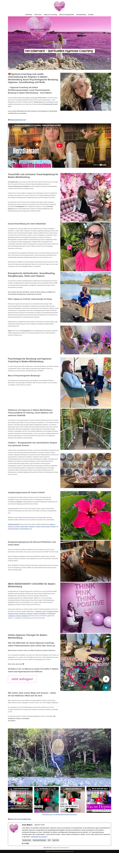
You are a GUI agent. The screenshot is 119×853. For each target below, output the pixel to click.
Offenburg (32, 526)
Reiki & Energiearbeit (66, 14)
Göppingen (38, 611)
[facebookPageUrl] (22, 844)
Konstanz (53, 526)
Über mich (38, 14)
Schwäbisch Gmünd (52, 611)
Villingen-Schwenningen (43, 526)
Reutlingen (25, 615)
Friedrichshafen (24, 528)
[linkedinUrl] (28, 844)
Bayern (28, 97)
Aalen (44, 611)
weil (56, 321)
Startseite (29, 14)
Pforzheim (11, 526)
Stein (51, 102)
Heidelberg (29, 613)
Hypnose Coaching (50, 14)
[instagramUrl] (24, 844)
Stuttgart (35, 613)
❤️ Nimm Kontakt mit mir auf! (17, 119)
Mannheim (23, 613)
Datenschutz (67, 851)
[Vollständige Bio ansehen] (47, 837)
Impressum (62, 851)
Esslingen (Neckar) (13, 613)
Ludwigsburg (11, 615)
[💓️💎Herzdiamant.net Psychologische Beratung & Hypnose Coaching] (59, 6)
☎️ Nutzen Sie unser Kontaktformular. (19, 819)
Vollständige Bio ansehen (39, 837)
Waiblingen (52, 613)
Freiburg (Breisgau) (13, 528)
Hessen (35, 97)
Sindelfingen (42, 613)
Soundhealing (81, 14)
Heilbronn (52, 524)
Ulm (30, 528)
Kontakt (91, 14)
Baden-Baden (25, 526)
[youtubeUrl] (26, 844)
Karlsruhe (17, 526)
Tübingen (19, 615)
